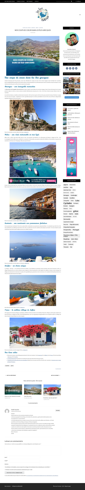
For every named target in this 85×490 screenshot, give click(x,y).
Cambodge (74, 195)
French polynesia (68, 211)
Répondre (58, 410)
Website (6, 464)
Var (71, 247)
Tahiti (65, 244)
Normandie (67, 219)
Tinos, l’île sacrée (27, 396)
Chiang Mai (66, 200)
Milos (46, 355)
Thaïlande (70, 244)
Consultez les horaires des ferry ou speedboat (17, 360)
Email (6, 460)
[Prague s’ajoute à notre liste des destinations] (71, 91)
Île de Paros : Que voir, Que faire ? (50, 397)
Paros (51, 355)
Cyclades (7, 365)
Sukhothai (74, 241)
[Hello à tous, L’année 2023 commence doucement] (66, 91)
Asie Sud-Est (67, 190)
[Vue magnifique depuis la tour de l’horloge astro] (77, 91)
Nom (6, 457)
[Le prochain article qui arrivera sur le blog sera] (77, 85)
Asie (71, 187)
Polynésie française (69, 227)
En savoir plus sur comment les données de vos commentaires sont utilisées (42, 475)
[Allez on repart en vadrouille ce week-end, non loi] (77, 80)
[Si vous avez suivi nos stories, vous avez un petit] (66, 80)
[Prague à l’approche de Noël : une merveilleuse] (66, 85)
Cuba (77, 201)
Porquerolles (67, 230)
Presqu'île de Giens (68, 232)
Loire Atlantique (67, 216)
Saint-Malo (74, 239)
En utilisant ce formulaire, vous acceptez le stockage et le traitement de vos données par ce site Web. (28, 467)
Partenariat (30, 1)
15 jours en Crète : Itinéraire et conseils (12, 396)
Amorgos (10, 357)
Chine (72, 200)
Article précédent (11, 375)
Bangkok (72, 192)
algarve (66, 184)
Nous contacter (8, 486)
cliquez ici (26, 132)
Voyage (41, 27)
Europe (33, 27)
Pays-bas (66, 224)
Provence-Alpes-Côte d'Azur (71, 235)
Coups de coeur (27, 27)
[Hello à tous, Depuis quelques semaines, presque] (71, 80)
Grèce (37, 27)
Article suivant (55, 375)
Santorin (40, 355)
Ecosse (66, 206)
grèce (12, 365)
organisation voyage (68, 221)
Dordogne (76, 203)
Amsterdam (72, 184)
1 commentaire (58, 368)
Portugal (76, 230)
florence (66, 208)
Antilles (66, 187)
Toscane (66, 247)
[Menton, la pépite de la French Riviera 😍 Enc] (71, 85)
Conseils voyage (21, 1)
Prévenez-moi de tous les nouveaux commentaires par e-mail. (19, 469)
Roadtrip (66, 239)
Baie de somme (66, 192)
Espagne (71, 206)
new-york (74, 216)
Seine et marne (67, 241)
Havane (65, 213)
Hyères (71, 214)
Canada (66, 198)
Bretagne (66, 195)
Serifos (16, 357)
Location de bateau (11, 358)
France (70, 208)
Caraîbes (72, 198)
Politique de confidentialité (17, 486)
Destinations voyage (10, 1)
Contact (37, 1)
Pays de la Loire (74, 224)
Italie (76, 214)
